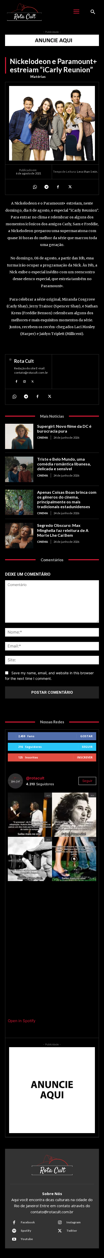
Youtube (27, 1239)
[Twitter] (69, 187)
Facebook (28, 1222)
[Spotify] (14, 1231)
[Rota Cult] (10, 371)
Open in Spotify (21, 1020)
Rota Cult (24, 361)
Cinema (42, 437)
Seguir (87, 747)
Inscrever (85, 757)
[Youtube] (14, 1239)
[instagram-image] (30, 815)
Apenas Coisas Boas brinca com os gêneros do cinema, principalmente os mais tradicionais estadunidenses (66, 499)
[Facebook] (58, 187)
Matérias (38, 76)
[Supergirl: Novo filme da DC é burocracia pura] (19, 436)
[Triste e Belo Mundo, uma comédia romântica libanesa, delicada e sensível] (19, 469)
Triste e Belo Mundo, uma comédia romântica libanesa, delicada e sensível (64, 464)
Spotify (26, 1230)
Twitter (71, 1230)
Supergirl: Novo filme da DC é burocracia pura (64, 428)
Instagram (73, 1222)
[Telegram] (46, 187)
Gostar (86, 736)
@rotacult (35, 778)
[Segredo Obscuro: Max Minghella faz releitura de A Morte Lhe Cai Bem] (19, 535)
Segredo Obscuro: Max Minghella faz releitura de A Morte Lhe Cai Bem (62, 530)
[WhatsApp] (35, 187)
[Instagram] (24, 381)
